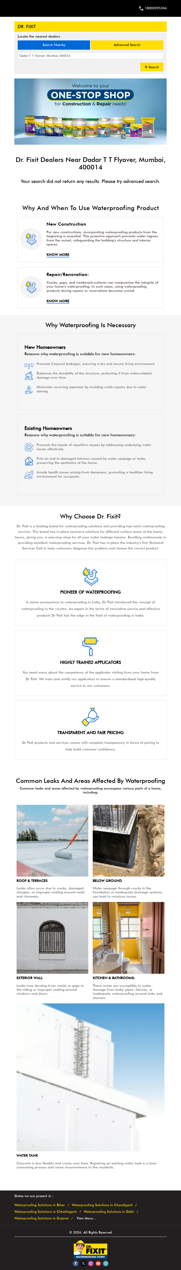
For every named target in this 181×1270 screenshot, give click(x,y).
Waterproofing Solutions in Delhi (109, 1212)
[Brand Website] (105, 1263)
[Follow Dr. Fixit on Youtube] (98, 1263)
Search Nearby (54, 45)
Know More (58, 255)
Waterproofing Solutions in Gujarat (41, 1218)
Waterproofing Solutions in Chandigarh (102, 1205)
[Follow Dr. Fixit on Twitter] (83, 1263)
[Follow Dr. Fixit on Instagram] (90, 1263)
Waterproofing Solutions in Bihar (39, 1205)
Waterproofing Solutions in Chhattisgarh (45, 1212)
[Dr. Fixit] (90, 1258)
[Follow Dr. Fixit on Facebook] (75, 1263)
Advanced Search (127, 45)
